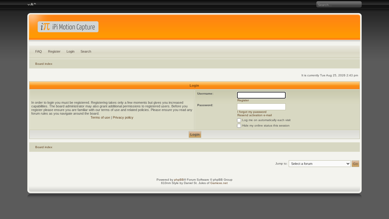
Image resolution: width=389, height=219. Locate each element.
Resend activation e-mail (254, 115)
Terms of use (100, 117)
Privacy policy (123, 117)
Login (70, 51)
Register (54, 51)
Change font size (31, 4)
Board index (43, 63)
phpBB (179, 179)
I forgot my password (252, 111)
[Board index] (194, 28)
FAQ (38, 51)
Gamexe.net (219, 183)
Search (86, 51)
